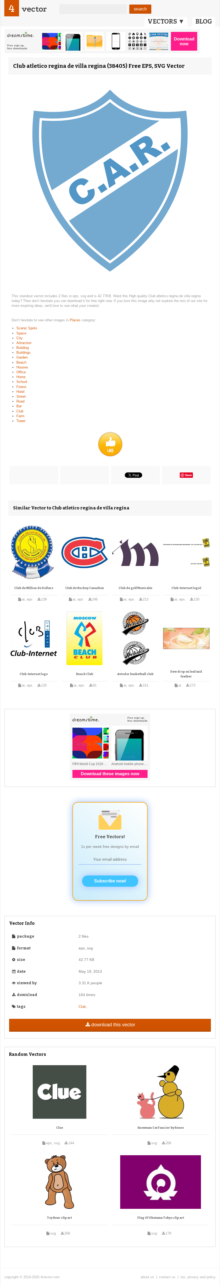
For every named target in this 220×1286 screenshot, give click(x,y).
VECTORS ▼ (166, 21)
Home (20, 377)
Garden (22, 357)
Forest (21, 387)
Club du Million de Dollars (33, 588)
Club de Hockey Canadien (84, 588)
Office (21, 372)
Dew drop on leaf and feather (186, 674)
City (19, 338)
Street (21, 396)
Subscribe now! (110, 881)
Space (21, 333)
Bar (19, 406)
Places (76, 320)
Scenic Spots (26, 328)
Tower (20, 421)
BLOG (203, 21)
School (21, 382)
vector (34, 9)
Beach (21, 362)
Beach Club (84, 674)
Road (20, 401)
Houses (22, 367)
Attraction (23, 343)
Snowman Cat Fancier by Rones (160, 1128)
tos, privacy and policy (198, 1277)
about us (147, 1277)
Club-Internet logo (34, 674)
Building (22, 348)
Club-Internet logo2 (186, 588)
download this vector (113, 1024)
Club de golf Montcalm (135, 588)
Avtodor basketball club (135, 674)
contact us (167, 1277)
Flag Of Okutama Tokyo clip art (160, 1218)
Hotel (20, 392)
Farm (20, 416)
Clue (59, 1128)
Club (19, 411)
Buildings (23, 353)
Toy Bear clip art (59, 1218)
